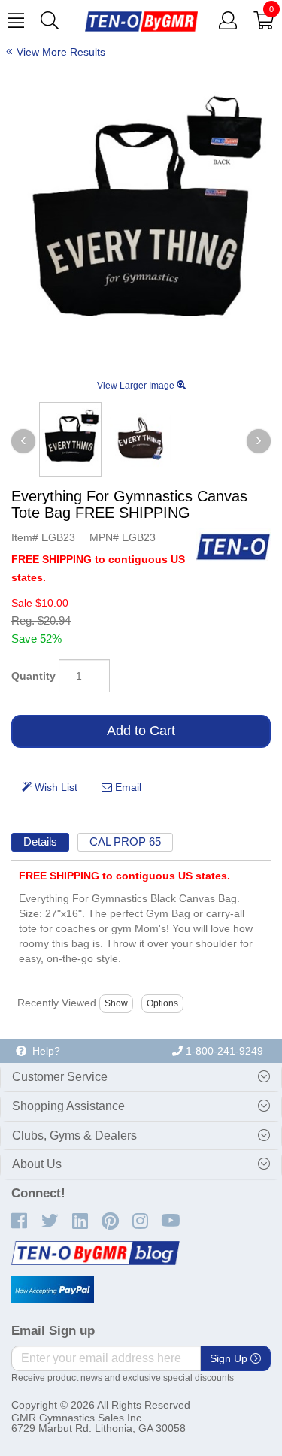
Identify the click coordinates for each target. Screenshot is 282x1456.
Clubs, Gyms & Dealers (74, 1135)
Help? (43, 1051)
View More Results (61, 52)
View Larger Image (137, 385)
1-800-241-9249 (223, 1051)
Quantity (33, 676)
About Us (37, 1164)
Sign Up (230, 1358)
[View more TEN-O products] (233, 546)
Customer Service (60, 1076)
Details (40, 841)
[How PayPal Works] (52, 1289)
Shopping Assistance (68, 1106)
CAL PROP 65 (125, 841)
